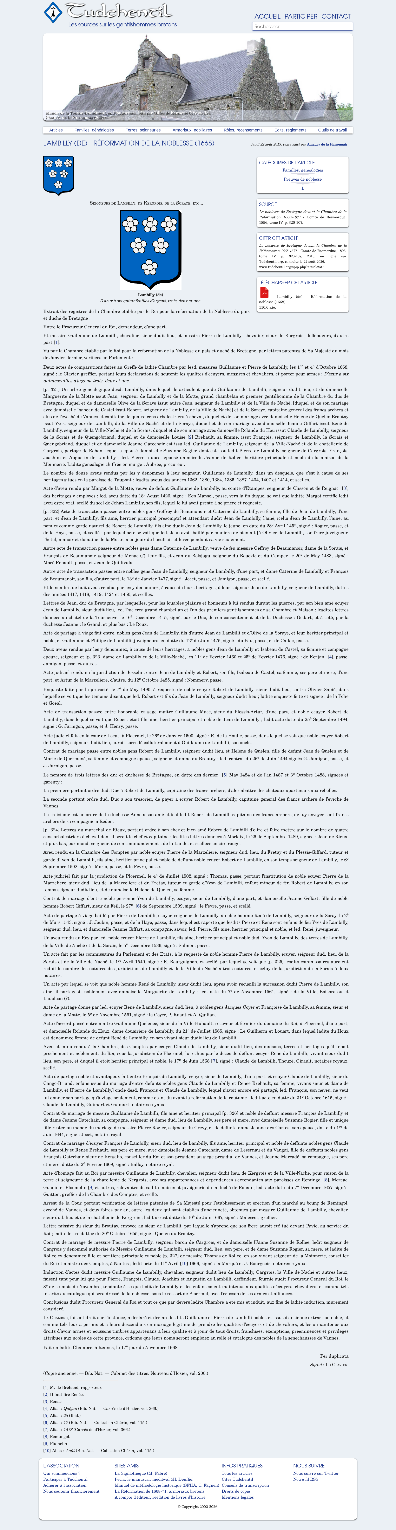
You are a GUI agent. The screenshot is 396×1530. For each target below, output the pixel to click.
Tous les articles (237, 1473)
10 (184, 1263)
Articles (56, 130)
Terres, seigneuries (143, 130)
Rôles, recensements (243, 130)
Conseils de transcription (245, 1485)
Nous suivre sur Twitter (316, 1473)
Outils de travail (332, 130)
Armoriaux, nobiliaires (192, 130)
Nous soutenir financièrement (71, 1491)
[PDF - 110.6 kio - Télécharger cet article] (266, 296)
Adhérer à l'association (64, 1485)
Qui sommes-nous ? (61, 1473)
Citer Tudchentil (237, 1479)
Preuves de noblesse (303, 179)
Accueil (267, 16)
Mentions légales (238, 1497)
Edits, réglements (290, 130)
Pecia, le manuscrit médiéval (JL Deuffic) (154, 1479)
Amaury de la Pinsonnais (327, 144)
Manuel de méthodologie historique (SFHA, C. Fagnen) (167, 1485)
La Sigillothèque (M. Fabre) (141, 1473)
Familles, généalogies (94, 130)
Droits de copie (236, 1491)
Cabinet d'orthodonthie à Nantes (46, 1517)
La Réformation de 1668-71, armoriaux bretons (159, 1491)
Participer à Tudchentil (65, 1479)
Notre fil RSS (305, 1479)
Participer (301, 16)
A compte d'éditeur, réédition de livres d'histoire (160, 1497)
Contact (336, 16)
